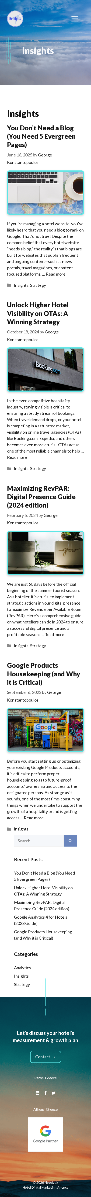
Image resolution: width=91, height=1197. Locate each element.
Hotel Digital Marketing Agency (45, 1187)
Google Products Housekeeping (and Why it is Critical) (43, 673)
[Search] (70, 841)
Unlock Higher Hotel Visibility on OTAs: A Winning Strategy (38, 313)
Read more (56, 274)
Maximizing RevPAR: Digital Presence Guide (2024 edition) (41, 496)
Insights (21, 285)
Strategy (38, 285)
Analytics (22, 967)
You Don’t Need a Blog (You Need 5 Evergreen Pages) (41, 136)
